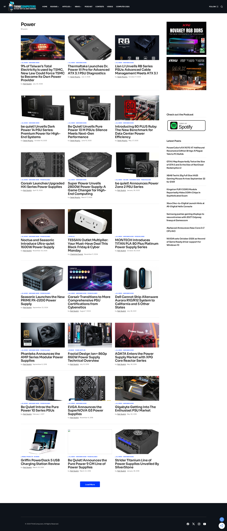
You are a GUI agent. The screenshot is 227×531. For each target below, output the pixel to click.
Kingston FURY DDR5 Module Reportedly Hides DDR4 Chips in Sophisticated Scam (183, 192)
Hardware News (34, 62)
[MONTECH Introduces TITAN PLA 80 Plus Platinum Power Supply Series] (137, 221)
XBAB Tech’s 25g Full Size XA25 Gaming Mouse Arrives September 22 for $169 (186, 178)
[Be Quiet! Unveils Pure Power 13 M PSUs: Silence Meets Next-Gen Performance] (90, 108)
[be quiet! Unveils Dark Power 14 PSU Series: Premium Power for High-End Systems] (43, 108)
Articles (71, 236)
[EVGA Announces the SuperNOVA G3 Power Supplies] (90, 388)
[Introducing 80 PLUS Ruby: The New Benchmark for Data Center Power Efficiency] (137, 108)
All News (25, 62)
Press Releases (45, 180)
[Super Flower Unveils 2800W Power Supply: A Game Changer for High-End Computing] (90, 164)
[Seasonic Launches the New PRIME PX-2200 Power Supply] (43, 278)
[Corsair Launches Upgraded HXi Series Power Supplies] (43, 164)
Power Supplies (80, 350)
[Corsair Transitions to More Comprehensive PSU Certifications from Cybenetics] (90, 278)
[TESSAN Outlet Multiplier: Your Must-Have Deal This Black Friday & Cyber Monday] (90, 221)
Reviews (71, 350)
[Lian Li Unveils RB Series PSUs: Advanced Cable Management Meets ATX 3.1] (137, 47)
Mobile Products (27, 456)
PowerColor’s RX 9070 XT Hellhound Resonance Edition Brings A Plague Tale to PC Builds (186, 150)
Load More (90, 484)
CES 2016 (125, 180)
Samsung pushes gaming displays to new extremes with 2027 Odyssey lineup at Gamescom (185, 217)
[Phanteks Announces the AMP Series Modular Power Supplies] (43, 335)
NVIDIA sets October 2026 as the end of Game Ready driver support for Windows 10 (186, 241)
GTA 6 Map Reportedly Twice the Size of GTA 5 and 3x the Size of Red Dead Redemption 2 (186, 164)
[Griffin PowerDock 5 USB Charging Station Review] (43, 441)
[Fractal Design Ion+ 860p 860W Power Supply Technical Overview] (90, 335)
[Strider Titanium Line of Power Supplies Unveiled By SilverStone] (137, 441)
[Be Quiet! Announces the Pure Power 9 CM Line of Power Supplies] (90, 441)
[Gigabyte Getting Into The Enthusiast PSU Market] (137, 388)
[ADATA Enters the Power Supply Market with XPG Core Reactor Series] (137, 335)
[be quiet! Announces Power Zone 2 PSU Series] (137, 164)
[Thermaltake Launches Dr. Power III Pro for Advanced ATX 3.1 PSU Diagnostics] (90, 47)
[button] (4, 6)
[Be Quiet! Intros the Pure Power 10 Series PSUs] (43, 388)
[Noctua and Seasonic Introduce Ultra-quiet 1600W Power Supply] (43, 221)
